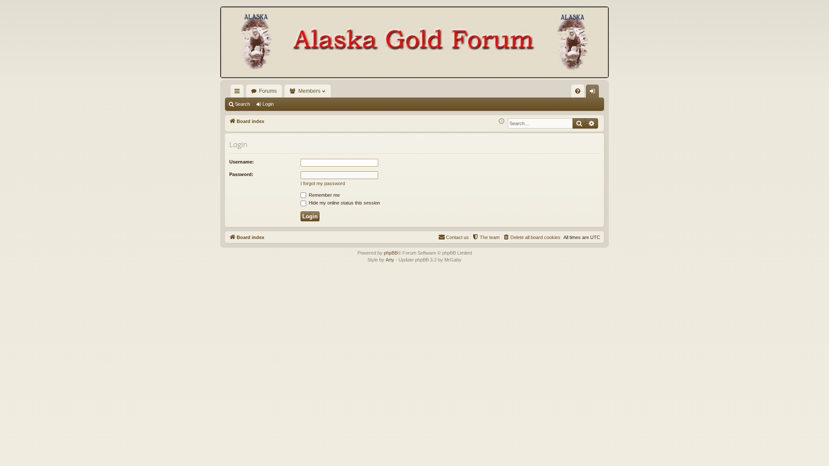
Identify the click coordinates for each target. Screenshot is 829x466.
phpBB (391, 252)
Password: (241, 174)
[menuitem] (577, 91)
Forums (268, 91)
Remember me (323, 195)
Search (242, 104)
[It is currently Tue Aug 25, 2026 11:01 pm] (501, 121)
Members (309, 91)
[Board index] (414, 43)
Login (268, 104)
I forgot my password (323, 183)
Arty (390, 259)
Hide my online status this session (343, 202)
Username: (241, 161)
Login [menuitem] (594, 93)
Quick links (239, 93)
